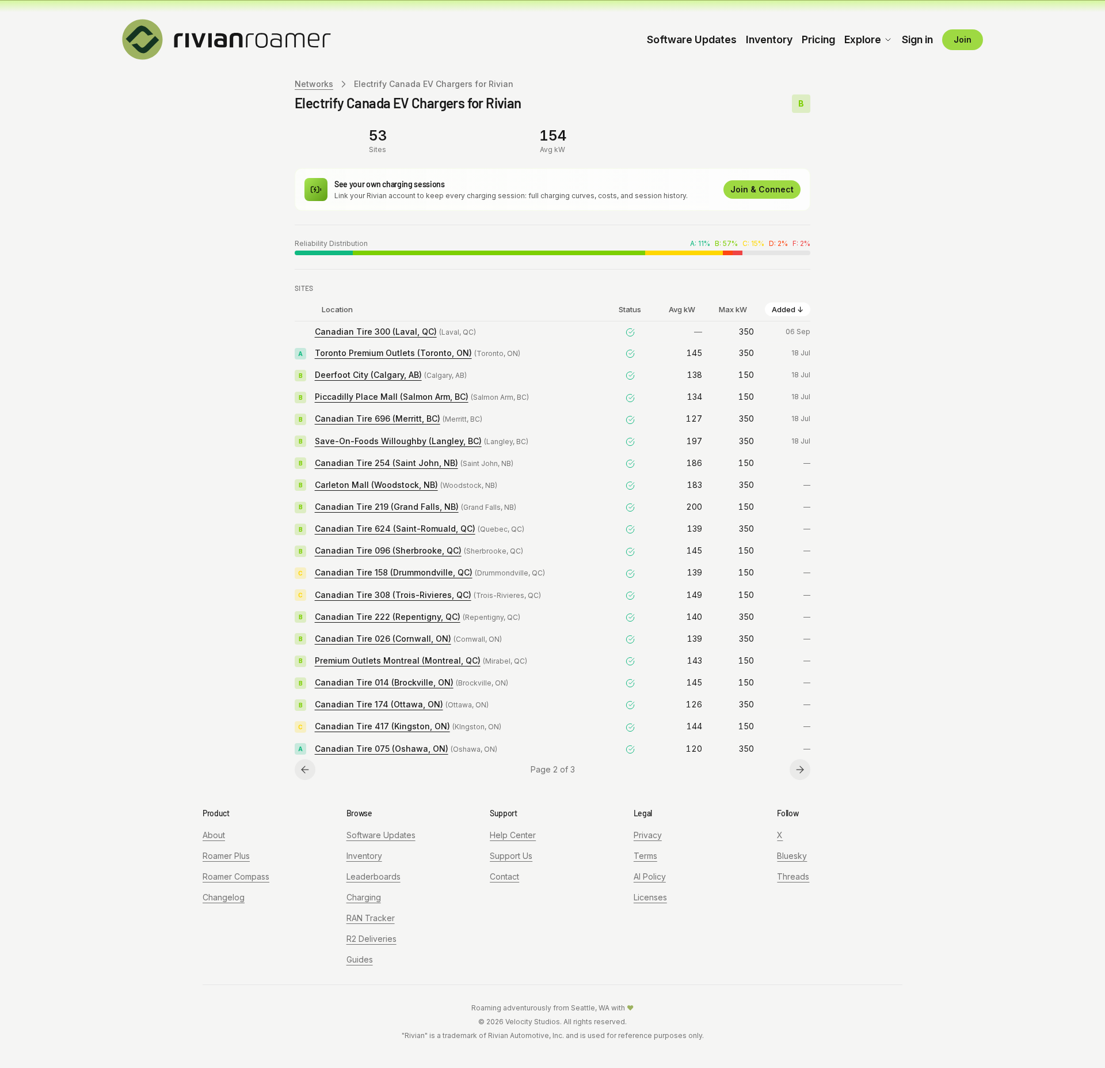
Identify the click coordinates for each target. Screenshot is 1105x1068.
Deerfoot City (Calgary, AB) (368, 375)
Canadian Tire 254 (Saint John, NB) (386, 463)
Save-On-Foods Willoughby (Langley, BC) (398, 441)
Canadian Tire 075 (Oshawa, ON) (381, 748)
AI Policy (650, 876)
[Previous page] (305, 769)
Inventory (769, 39)
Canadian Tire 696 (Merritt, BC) (377, 418)
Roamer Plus (226, 856)
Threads (793, 876)
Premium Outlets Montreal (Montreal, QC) (398, 660)
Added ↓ (787, 309)
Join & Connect (762, 189)
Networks (314, 84)
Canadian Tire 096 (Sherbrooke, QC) (388, 550)
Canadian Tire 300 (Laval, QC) (376, 331)
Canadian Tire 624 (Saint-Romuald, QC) (395, 528)
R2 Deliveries (371, 939)
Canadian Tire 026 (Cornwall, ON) (383, 638)
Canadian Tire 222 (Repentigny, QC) (387, 617)
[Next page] (800, 769)
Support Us (511, 856)
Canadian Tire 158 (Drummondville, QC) (394, 572)
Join (962, 39)
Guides (359, 959)
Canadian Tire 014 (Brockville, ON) (384, 682)
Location (337, 309)
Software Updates (692, 39)
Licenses (650, 897)
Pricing (818, 39)
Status (630, 309)
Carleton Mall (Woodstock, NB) (376, 485)
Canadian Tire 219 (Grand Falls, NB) (387, 507)
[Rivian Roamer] (226, 38)
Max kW (733, 309)
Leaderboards (373, 876)
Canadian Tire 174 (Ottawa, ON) (379, 704)
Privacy (648, 835)
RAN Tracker (370, 918)
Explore (862, 39)
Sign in (917, 39)
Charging (363, 897)
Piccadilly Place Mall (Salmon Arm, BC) (391, 397)
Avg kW (682, 309)
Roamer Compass (236, 876)
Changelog (224, 897)
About (214, 835)
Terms (645, 856)
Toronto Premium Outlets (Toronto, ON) (393, 353)
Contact (504, 876)
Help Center (513, 835)
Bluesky (792, 856)
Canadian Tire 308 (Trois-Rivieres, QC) (393, 595)
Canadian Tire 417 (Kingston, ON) (382, 726)
